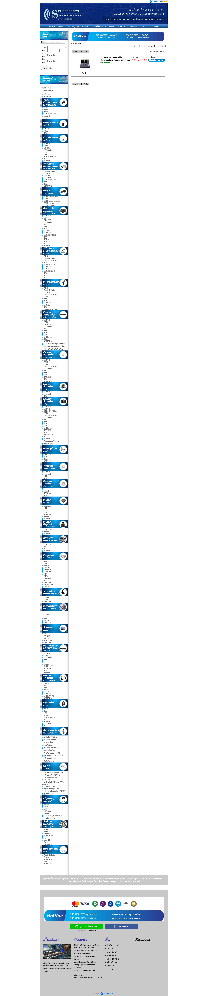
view (86, 73)
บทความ (112, 27)
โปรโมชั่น (85, 27)
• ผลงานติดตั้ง (112, 958)
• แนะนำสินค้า (111, 952)
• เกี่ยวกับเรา (111, 962)
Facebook (142, 939)
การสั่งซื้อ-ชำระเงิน (99, 27)
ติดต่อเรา (155, 27)
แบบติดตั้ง (122, 27)
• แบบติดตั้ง (110, 955)
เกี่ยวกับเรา (145, 27)
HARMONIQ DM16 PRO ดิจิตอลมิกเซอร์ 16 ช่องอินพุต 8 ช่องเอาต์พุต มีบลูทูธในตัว (115, 60)
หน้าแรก (52, 27)
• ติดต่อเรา (110, 965)
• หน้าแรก (109, 969)
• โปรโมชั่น (110, 948)
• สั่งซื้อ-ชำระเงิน (112, 945)
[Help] (51, 68)
